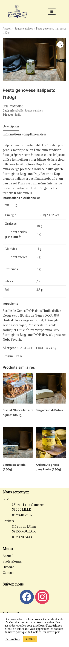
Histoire (8, 567)
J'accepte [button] (30, 638)
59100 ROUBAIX (24, 531)
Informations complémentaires (25, 134)
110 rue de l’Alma (24, 527)
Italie (20, 110)
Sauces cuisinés (24, 28)
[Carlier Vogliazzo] (17, 11)
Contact (8, 573)
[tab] (11, 127)
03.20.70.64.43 (22, 537)
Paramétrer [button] (12, 639)
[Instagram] (42, 596)
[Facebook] (27, 596)
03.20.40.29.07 (22, 515)
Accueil (7, 28)
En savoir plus (51, 632)
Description (11, 126)
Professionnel (12, 561)
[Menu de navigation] (52, 12)
